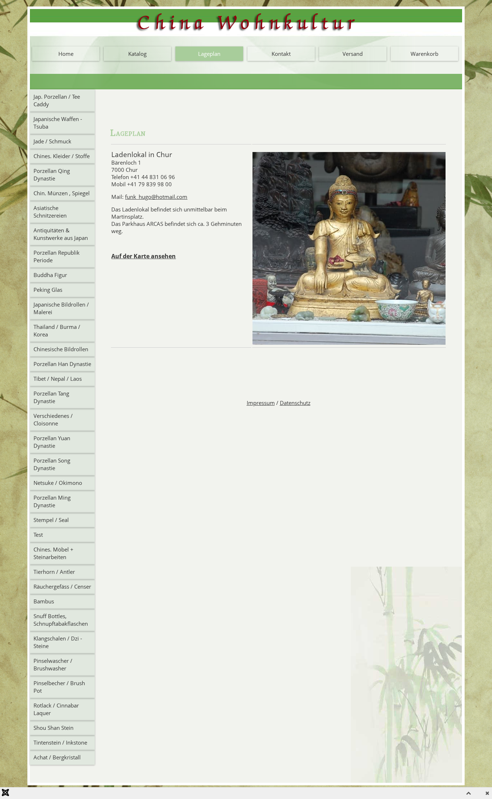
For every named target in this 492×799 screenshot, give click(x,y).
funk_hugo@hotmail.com (156, 196)
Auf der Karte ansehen (143, 256)
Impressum (261, 402)
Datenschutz (295, 402)
